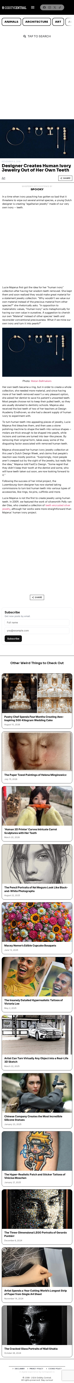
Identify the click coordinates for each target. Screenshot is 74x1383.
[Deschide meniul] (33, 7)
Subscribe (13, 638)
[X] (54, 7)
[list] (37, 21)
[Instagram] (49, 7)
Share (67, 178)
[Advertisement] (37, 81)
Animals (11, 22)
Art (58, 22)
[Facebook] (44, 7)
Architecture (36, 22)
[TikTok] (60, 7)
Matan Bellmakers (41, 381)
